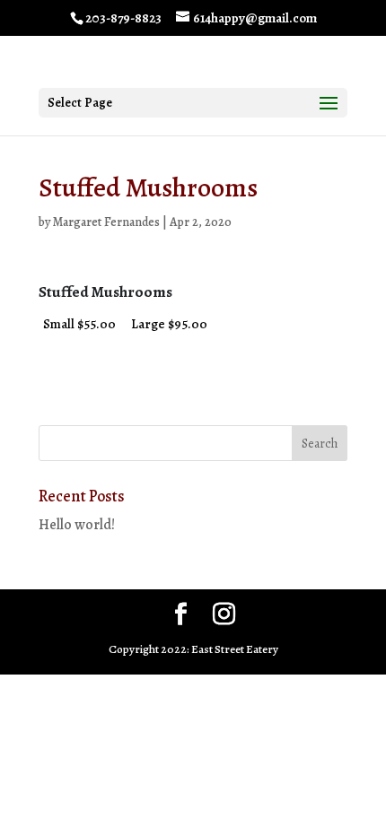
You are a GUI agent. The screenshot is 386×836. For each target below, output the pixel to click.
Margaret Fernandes (106, 222)
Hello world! (77, 525)
